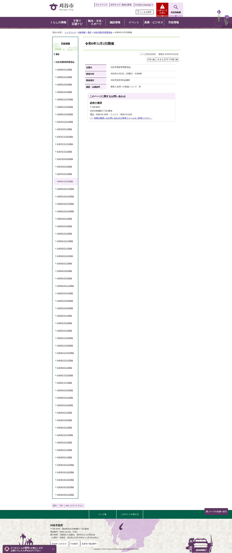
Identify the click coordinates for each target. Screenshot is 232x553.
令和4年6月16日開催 (65, 405)
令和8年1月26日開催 (65, 107)
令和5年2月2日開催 (64, 331)
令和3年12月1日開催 (65, 435)
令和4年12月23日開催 (65, 353)
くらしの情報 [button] (58, 22)
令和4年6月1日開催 (64, 413)
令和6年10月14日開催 (65, 211)
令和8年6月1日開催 (64, 70)
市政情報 (82, 32)
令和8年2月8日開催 (64, 84)
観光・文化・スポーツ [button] (96, 22)
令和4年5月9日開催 (64, 420)
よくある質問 (145, 12)
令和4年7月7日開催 (64, 383)
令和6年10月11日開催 (65, 286)
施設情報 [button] (115, 22)
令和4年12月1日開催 (65, 360)
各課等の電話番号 (89, 544)
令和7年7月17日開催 (65, 144)
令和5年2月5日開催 (64, 323)
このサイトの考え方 (130, 514)
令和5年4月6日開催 (64, 278)
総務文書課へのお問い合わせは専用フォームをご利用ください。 (123, 118)
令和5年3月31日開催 (65, 293)
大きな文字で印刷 (166, 59)
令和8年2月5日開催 (64, 92)
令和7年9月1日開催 (64, 129)
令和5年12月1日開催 (65, 241)
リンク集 (102, 514)
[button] (29, 549)
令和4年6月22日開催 (65, 390)
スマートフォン (76, 505)
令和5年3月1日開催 (64, 316)
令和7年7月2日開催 (64, 152)
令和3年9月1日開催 (64, 457)
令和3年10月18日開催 (65, 472)
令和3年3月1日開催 (64, 442)
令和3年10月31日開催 (65, 495)
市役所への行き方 (59, 544)
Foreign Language (143, 5)
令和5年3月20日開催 (65, 308)
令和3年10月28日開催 (65, 487)
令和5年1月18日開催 (65, 346)
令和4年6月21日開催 (65, 398)
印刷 (150, 60)
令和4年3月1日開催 (64, 428)
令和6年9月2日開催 (64, 219)
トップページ (70, 32)
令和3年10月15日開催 (65, 465)
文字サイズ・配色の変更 (121, 5)
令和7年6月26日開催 (65, 159)
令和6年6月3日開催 (64, 226)
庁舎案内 (74, 544)
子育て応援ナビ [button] (77, 22)
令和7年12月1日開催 (65, 122)
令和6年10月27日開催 (65, 189)
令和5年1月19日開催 (65, 338)
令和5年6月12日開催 (65, 256)
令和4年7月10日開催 (65, 375)
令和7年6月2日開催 (64, 167)
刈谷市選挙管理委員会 (103, 32)
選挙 (89, 32)
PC (61, 505)
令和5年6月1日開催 (64, 263)
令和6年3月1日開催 (64, 234)
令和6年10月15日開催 (65, 204)
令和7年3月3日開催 (64, 174)
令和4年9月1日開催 (64, 368)
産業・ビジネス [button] (153, 22)
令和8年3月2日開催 (64, 77)
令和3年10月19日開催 (65, 480)
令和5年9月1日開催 (64, 249)
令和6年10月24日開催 (65, 196)
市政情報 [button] (173, 22)
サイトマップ (101, 5)
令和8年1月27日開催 (65, 99)
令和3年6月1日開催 (64, 450)
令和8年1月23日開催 (65, 114)
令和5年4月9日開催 (64, 271)
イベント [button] (133, 22)
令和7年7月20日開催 (65, 137)
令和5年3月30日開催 (65, 301)
